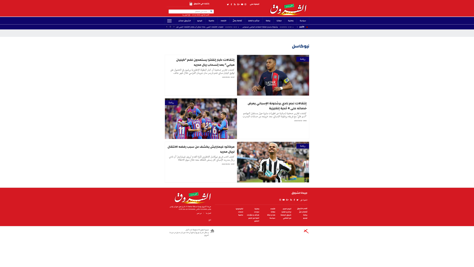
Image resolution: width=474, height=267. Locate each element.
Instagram (245, 4)
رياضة (268, 20)
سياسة (303, 20)
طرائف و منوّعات (253, 215)
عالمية (211, 20)
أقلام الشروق (302, 208)
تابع (210, 219)
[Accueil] (192, 197)
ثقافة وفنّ (237, 20)
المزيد (169, 21)
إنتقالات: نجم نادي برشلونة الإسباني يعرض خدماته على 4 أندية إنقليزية (277, 105)
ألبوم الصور (287, 208)
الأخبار (301, 27)
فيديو (199, 20)
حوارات (256, 212)
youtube (242, 4)
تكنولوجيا (239, 208)
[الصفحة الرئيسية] (289, 7)
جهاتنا (279, 20)
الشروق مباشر (184, 20)
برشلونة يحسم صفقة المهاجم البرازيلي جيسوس (279, 27)
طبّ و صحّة (271, 215)
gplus (238, 4)
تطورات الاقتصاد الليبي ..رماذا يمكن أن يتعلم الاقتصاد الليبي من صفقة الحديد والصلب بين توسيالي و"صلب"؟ (202, 27)
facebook (231, 4)
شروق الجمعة (286, 215)
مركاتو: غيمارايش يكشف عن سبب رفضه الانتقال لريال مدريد (201, 149)
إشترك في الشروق (201, 3)
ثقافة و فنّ (303, 212)
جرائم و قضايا (253, 20)
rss (234, 4)
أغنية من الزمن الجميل (253, 219)
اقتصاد (223, 20)
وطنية (291, 20)
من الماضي (287, 218)
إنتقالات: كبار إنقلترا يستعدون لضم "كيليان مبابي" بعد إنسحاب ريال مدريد (205, 62)
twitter (228, 4)
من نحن (199, 213)
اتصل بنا (185, 15)
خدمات (240, 212)
